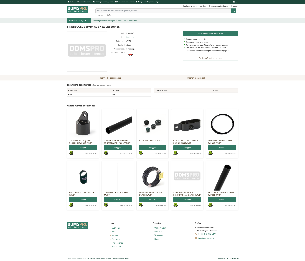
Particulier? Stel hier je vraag (210, 58)
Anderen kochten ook (196, 77)
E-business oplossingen (218, 6)
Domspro (130, 37)
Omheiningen (160, 227)
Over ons (116, 227)
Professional (117, 242)
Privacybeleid (223, 259)
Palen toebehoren (130, 21)
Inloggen (83, 147)
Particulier (116, 246)
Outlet (109, 15)
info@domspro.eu (206, 238)
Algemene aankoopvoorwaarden (99, 259)
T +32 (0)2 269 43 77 (207, 234)
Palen (120, 21)
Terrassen (158, 235)
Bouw (156, 239)
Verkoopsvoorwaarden (121, 259)
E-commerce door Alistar (76, 258)
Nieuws (115, 235)
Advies (203, 6)
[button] (79, 20)
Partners (115, 239)
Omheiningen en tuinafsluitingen (104, 21)
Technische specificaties (110, 77)
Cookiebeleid (234, 259)
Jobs (114, 231)
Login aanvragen (189, 6)
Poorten (158, 231)
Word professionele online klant (210, 33)
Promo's (100, 15)
